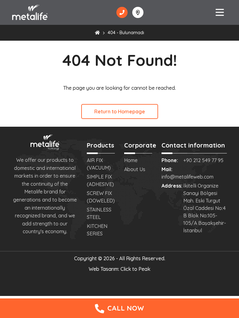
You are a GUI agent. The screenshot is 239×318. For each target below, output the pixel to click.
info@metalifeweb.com (187, 177)
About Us (134, 169)
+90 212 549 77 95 (203, 160)
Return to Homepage (119, 111)
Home (131, 160)
